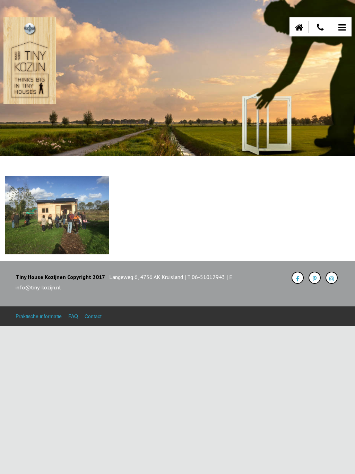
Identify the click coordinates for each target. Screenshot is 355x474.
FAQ (73, 316)
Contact (93, 316)
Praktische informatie (39, 316)
